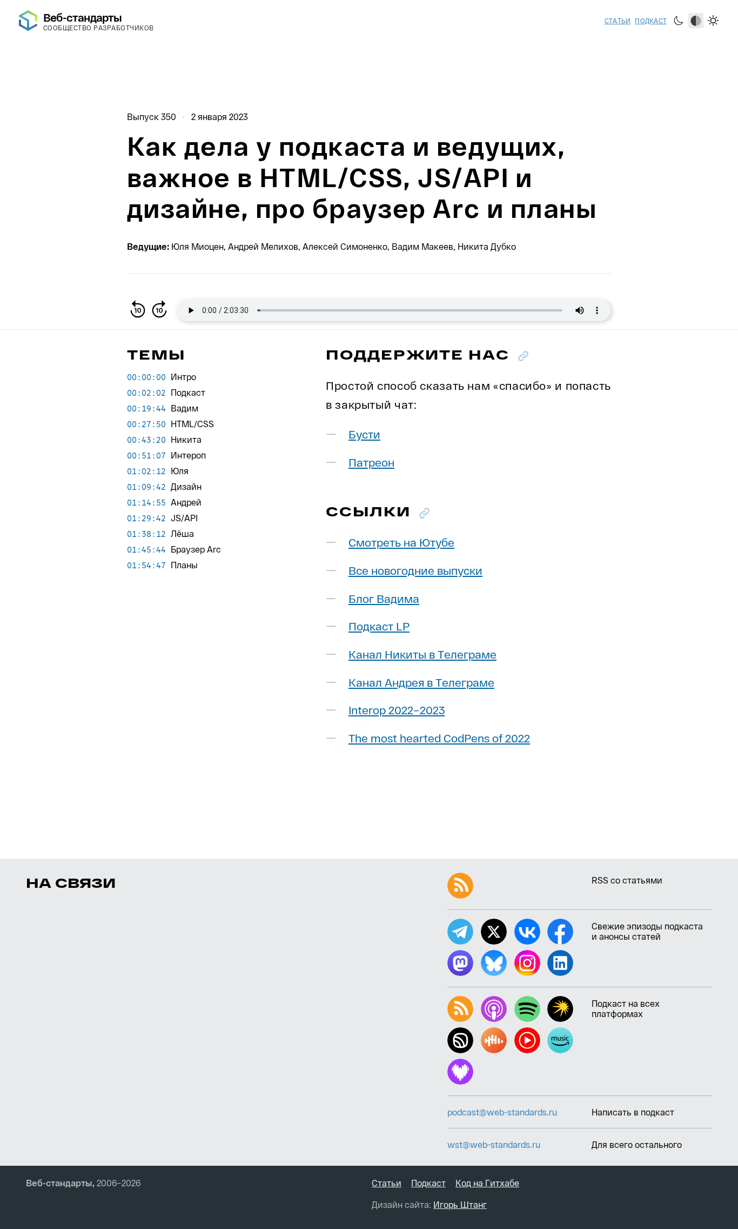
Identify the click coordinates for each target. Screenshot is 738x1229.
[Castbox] (494, 1040)
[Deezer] (460, 1072)
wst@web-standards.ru (493, 1144)
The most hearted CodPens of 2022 (439, 738)
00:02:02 (146, 392)
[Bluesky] (494, 963)
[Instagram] (527, 963)
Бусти (364, 434)
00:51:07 (146, 455)
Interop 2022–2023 (396, 709)
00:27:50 (146, 424)
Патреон (371, 462)
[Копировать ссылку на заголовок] (523, 356)
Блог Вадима (383, 598)
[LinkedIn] (560, 963)
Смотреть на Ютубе (401, 542)
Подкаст (651, 20)
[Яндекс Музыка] (560, 1009)
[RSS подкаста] (460, 1009)
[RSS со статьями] (460, 886)
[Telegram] (460, 932)
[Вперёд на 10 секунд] (159, 310)
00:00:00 (146, 377)
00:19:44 (146, 408)
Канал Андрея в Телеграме (421, 682)
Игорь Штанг (460, 1204)
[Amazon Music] (560, 1040)
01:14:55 (146, 502)
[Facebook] (560, 932)
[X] (494, 932)
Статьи (617, 20)
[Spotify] (527, 1009)
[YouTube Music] (527, 1040)
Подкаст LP (379, 626)
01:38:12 (146, 534)
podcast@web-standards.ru (502, 1112)
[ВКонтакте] (527, 932)
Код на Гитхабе (487, 1183)
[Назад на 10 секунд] (138, 310)
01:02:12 (146, 471)
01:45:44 (146, 549)
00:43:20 (146, 439)
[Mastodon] (460, 963)
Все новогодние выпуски (415, 570)
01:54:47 (146, 565)
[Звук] (460, 1040)
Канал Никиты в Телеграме (422, 654)
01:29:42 (146, 518)
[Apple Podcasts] (494, 1009)
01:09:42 (146, 486)
